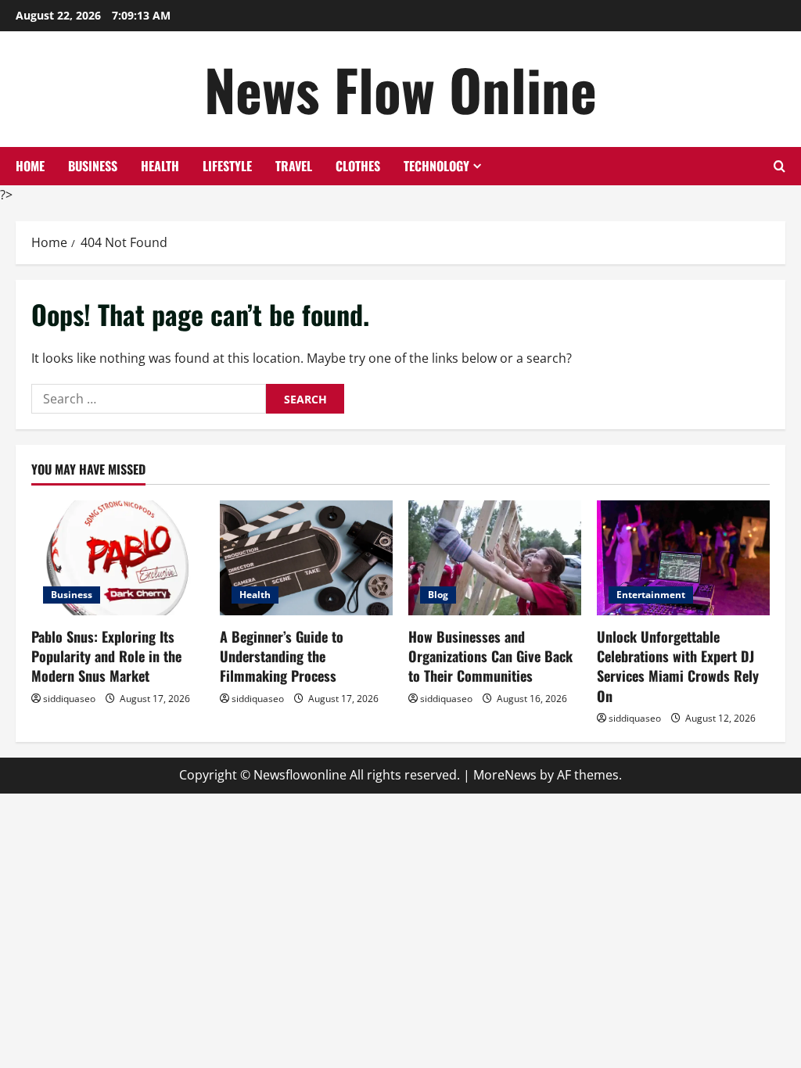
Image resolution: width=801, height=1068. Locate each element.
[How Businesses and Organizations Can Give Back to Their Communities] (494, 557)
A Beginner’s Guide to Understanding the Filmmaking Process (281, 656)
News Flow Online (400, 89)
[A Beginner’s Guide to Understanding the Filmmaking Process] (306, 557)
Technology (436, 165)
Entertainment (650, 594)
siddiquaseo (69, 698)
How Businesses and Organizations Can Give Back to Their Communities (490, 656)
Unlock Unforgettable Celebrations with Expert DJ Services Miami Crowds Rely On (678, 666)
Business (92, 165)
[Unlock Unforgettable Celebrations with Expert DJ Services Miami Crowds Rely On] (683, 557)
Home (30, 165)
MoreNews (505, 774)
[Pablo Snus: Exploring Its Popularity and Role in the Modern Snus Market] (117, 557)
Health (160, 165)
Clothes (358, 165)
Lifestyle (227, 165)
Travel (293, 165)
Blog (438, 594)
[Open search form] (779, 166)
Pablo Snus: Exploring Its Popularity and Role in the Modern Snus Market (106, 656)
